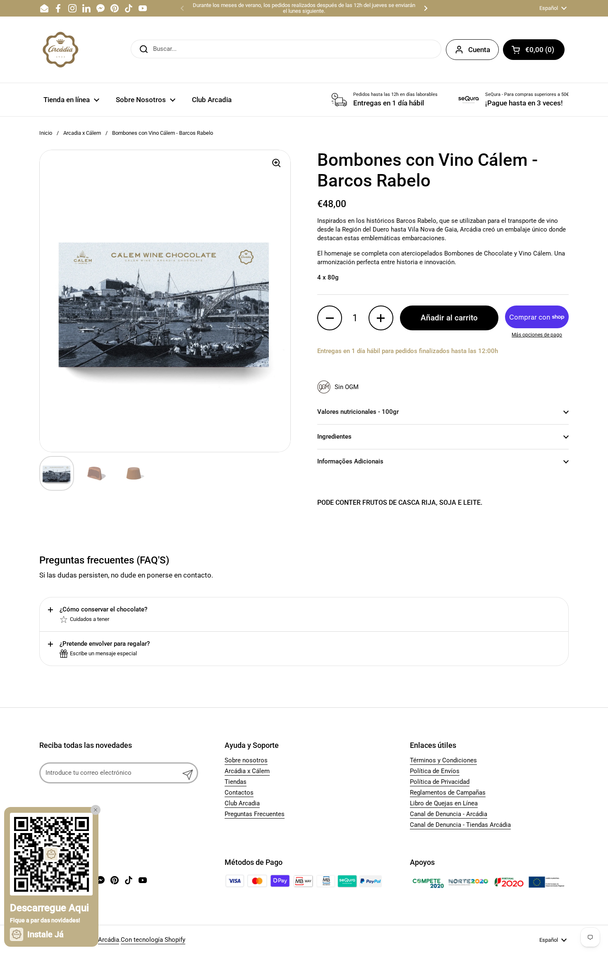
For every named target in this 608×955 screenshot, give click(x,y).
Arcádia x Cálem (247, 771)
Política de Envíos (435, 771)
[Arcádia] (60, 49)
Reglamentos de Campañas (448, 792)
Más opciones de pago (537, 335)
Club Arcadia (242, 803)
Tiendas (236, 781)
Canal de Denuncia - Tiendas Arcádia (460, 824)
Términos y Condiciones (443, 760)
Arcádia (108, 939)
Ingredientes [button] (334, 436)
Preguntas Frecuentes (255, 814)
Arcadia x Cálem (82, 133)
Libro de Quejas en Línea (444, 803)
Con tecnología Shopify (153, 939)
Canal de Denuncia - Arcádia (448, 814)
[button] (534, 49)
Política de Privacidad (439, 781)
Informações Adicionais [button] (350, 461)
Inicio (45, 133)
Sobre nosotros (246, 760)
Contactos (239, 792)
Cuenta (479, 49)
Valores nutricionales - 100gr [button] (358, 411)
